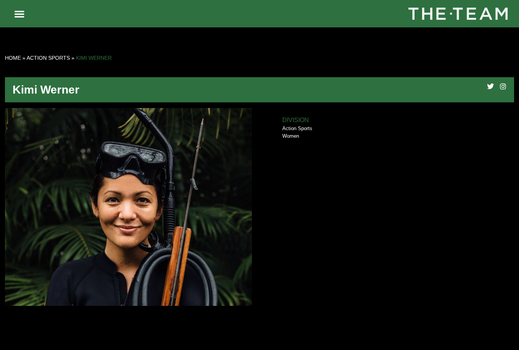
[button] (19, 14)
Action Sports (48, 58)
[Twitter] (490, 86)
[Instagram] (503, 86)
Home (13, 58)
